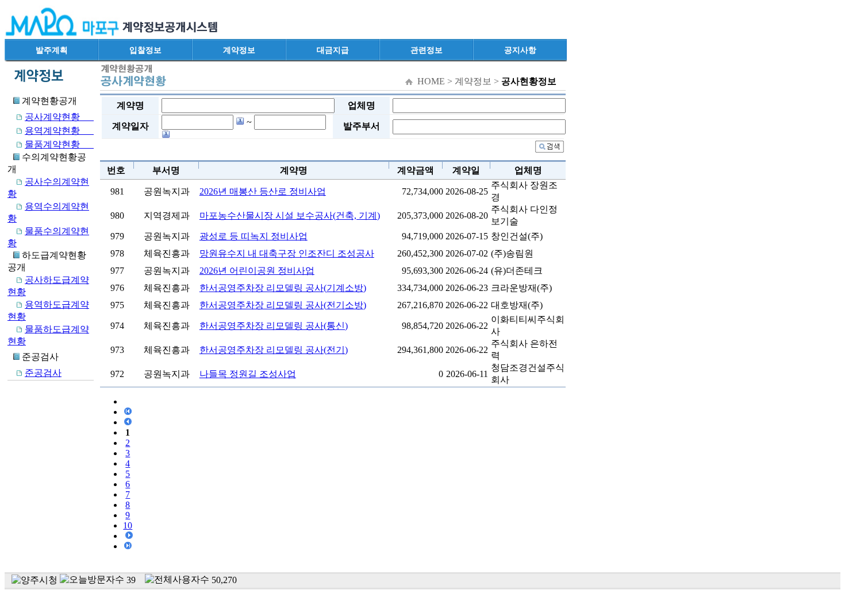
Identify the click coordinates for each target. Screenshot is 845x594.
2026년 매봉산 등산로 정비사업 (262, 191)
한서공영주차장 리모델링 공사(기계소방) (282, 288)
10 (127, 525)
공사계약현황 (59, 117)
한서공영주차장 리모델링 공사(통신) (273, 326)
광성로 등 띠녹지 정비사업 (253, 236)
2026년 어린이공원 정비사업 (256, 270)
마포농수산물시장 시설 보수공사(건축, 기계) (289, 215)
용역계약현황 (59, 130)
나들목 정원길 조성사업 (247, 374)
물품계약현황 (59, 144)
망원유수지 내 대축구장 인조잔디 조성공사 (286, 253)
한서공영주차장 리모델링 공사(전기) (273, 350)
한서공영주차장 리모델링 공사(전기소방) (282, 305)
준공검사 (43, 373)
